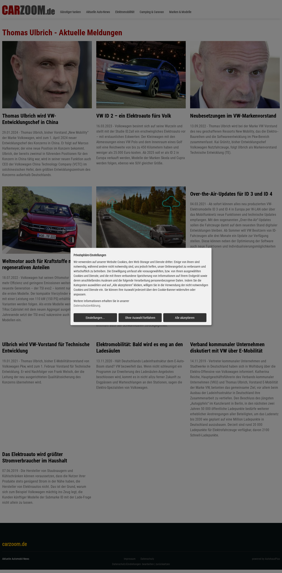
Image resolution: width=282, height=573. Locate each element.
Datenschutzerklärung (87, 305)
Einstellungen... (95, 317)
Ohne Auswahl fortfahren (140, 317)
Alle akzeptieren (185, 317)
